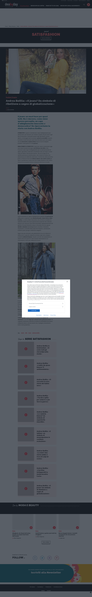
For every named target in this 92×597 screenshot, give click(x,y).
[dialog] (46, 299)
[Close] (67, 282)
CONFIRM (33, 310)
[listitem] (46, 303)
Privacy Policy (53, 315)
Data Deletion (39, 315)
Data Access (46, 315)
